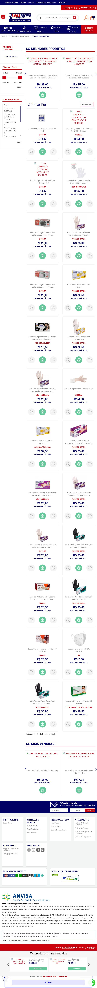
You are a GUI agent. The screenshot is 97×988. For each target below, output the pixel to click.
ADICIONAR (38, 969)
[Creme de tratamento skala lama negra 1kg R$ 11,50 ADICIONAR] (19, 970)
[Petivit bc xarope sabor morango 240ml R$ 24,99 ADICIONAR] (58, 970)
